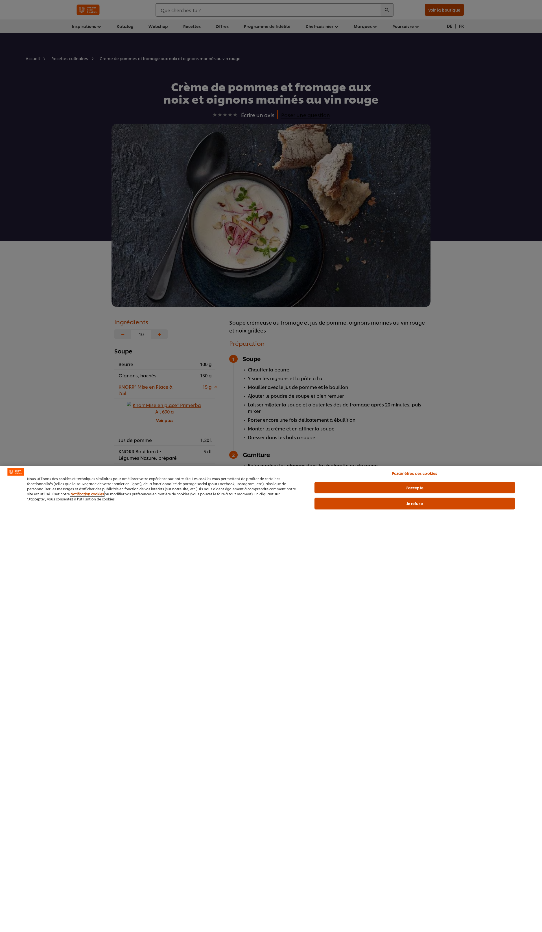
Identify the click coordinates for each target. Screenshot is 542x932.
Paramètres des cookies (414, 473)
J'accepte (414, 487)
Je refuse (414, 503)
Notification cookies (87, 493)
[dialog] (271, 699)
